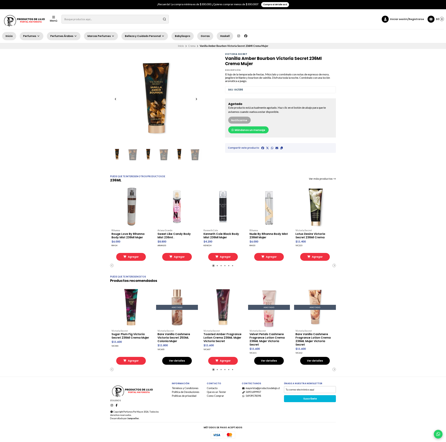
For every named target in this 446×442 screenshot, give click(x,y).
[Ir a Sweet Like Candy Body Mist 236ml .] (177, 207)
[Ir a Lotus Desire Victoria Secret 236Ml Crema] (315, 207)
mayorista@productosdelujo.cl (263, 388)
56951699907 (253, 392)
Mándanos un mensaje (249, 130)
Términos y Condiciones (185, 388)
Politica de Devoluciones (185, 392)
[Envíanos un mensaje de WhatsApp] (438, 434)
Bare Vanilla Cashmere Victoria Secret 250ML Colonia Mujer (173, 338)
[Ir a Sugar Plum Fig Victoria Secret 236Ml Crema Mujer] (131, 307)
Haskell (225, 36)
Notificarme (239, 120)
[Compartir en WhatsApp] (272, 148)
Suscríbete (310, 398)
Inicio (9, 36)
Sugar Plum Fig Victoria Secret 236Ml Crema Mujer (130, 336)
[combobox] (115, 19)
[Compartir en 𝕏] (267, 148)
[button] (281, 148)
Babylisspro (182, 36)
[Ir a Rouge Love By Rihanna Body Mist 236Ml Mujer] (131, 207)
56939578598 (253, 396)
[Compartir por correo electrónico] (277, 148)
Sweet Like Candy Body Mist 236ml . (174, 235)
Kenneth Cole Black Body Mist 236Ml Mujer (221, 235)
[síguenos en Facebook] (246, 36)
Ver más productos (321, 179)
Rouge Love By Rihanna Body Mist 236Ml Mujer (128, 235)
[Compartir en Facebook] (262, 148)
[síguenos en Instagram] (238, 36)
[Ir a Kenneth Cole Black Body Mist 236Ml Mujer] (223, 207)
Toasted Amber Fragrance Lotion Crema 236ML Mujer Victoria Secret (222, 338)
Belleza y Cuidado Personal (143, 36)
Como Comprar (215, 396)
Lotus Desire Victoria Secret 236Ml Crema (310, 235)
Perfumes (30, 36)
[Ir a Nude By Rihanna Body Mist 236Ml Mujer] (269, 207)
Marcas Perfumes (99, 36)
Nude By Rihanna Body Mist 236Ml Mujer (268, 235)
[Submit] (164, 19)
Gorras (205, 36)
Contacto (212, 388)
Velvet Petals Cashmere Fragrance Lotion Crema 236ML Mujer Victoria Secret (267, 339)
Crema (191, 45)
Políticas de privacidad (184, 396)
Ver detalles (177, 360)
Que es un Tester (216, 392)
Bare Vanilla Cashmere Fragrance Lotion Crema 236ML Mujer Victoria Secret (313, 339)
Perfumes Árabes (62, 36)
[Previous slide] (115, 99)
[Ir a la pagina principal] (24, 19)
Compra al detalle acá (275, 4)
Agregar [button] (133, 257)
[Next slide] (196, 99)
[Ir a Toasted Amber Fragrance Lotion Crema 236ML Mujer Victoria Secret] (223, 307)
